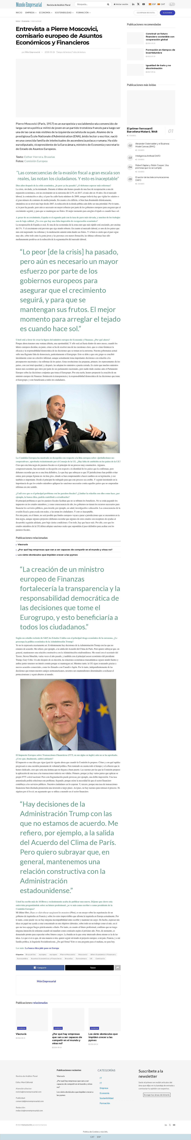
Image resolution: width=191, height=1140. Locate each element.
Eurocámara (81, 958)
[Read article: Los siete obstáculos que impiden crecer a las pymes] (105, 1019)
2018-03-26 (50, 52)
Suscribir (167, 13)
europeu (42, 954)
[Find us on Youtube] (143, 4)
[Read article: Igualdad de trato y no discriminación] (135, 70)
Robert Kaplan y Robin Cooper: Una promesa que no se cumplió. (152, 166)
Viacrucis (23, 544)
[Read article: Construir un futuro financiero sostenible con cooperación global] (135, 38)
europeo (53, 954)
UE (91, 958)
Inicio (19, 12)
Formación (82, 12)
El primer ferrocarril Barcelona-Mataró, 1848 (142, 130)
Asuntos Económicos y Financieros (46, 958)
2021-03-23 (151, 43)
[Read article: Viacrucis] (32, 1019)
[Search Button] (109, 4)
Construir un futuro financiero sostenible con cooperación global (160, 36)
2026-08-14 (94, 1044)
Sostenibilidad (63, 12)
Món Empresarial (32, 52)
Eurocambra (22, 958)
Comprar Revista (146, 13)
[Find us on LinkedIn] (133, 4)
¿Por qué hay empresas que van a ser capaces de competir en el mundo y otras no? (65, 549)
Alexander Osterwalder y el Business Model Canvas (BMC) (152, 145)
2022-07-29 (151, 56)
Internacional (36, 21)
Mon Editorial (27, 1082)
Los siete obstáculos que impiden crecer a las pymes (48, 554)
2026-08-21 (21, 1038)
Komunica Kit (27, 1125)
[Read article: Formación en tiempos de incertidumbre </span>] (135, 54)
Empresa (30, 12)
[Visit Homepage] (29, 4)
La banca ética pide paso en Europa (42, 948)
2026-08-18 (57, 1047)
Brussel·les (31, 954)
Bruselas (69, 958)
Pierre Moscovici (67, 954)
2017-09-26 (151, 72)
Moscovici (82, 954)
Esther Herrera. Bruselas (39, 156)
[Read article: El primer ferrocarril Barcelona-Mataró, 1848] (151, 107)
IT (101, 1078)
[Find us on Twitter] (138, 4)
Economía (44, 12)
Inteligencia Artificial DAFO (147, 156)
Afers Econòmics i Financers (103, 954)
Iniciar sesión (121, 4)
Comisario (100, 958)
